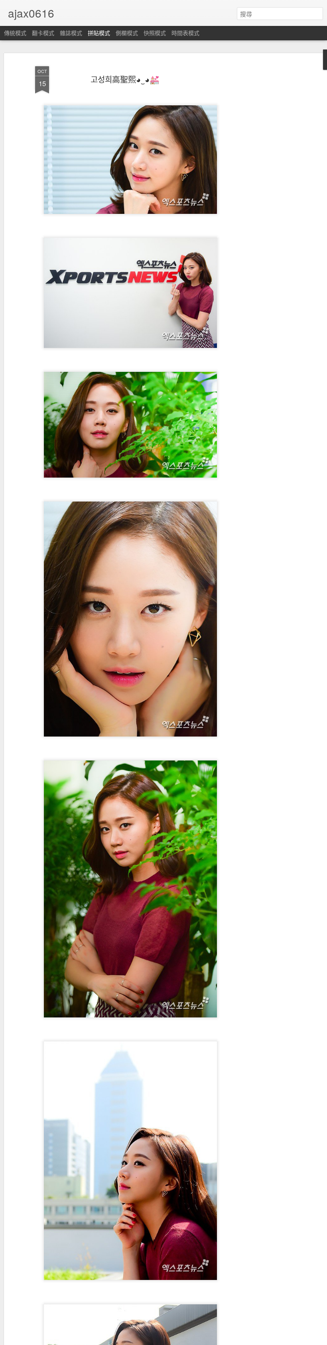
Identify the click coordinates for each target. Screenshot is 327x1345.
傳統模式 (15, 33)
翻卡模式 (43, 33)
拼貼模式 (99, 33)
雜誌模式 (71, 33)
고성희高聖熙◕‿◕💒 (125, 79)
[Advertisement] (258, 188)
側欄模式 (127, 33)
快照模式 (155, 33)
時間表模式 (185, 33)
